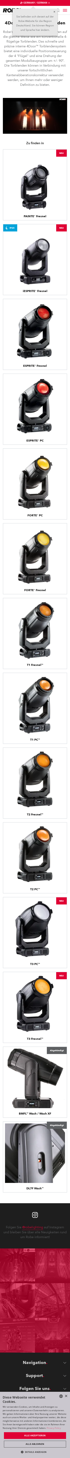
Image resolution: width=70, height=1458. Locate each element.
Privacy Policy (54, 1428)
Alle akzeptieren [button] (35, 1435)
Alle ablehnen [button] (35, 1444)
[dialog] (35, 1425)
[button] (35, 1452)
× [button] (66, 1396)
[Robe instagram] (35, 1215)
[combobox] (61, 1396)
